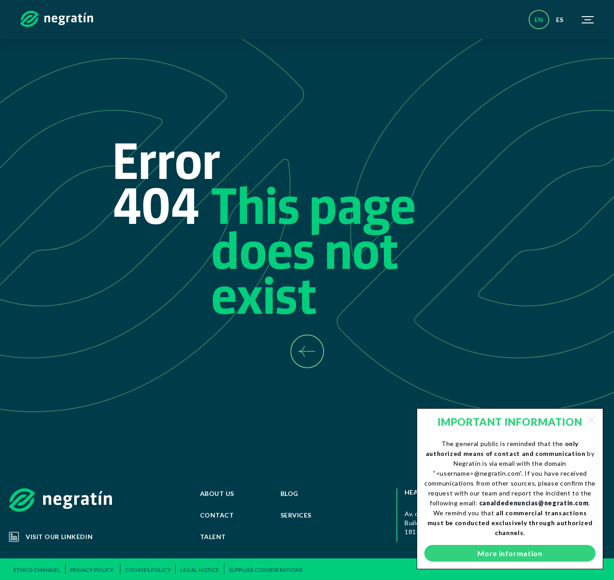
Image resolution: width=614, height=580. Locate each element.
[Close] (591, 420)
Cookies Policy (148, 570)
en (538, 19)
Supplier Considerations (266, 570)
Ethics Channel (37, 570)
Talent (213, 536)
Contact (217, 515)
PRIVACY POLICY (93, 570)
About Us (217, 493)
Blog (289, 493)
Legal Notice (199, 570)
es (560, 19)
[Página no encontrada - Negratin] (56, 20)
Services (295, 515)
